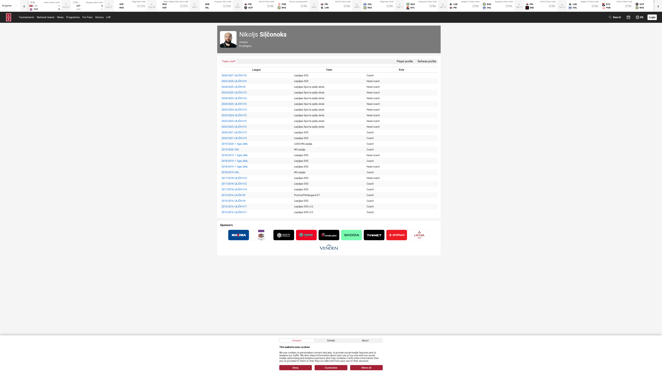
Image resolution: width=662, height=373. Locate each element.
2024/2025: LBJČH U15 (234, 92)
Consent (297, 340)
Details (331, 340)
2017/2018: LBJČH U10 (234, 178)
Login (652, 17)
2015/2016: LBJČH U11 (234, 206)
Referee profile (427, 61)
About (365, 340)
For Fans (88, 17)
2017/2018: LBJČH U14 (234, 189)
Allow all (366, 367)
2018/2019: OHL (230, 172)
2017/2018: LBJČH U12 (234, 183)
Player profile (405, 61)
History (99, 17)
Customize (331, 367)
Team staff (229, 61)
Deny (296, 367)
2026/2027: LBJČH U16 (234, 75)
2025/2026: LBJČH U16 (234, 81)
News (60, 17)
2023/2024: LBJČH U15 (234, 109)
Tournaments (26, 17)
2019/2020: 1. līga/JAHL (235, 143)
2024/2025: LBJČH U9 (233, 86)
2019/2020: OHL (230, 149)
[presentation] (24, 6)
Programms (73, 17)
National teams (45, 17)
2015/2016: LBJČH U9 (233, 195)
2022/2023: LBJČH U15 (234, 121)
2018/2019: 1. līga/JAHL (235, 155)
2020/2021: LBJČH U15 (234, 138)
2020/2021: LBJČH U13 (234, 132)
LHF (108, 17)
